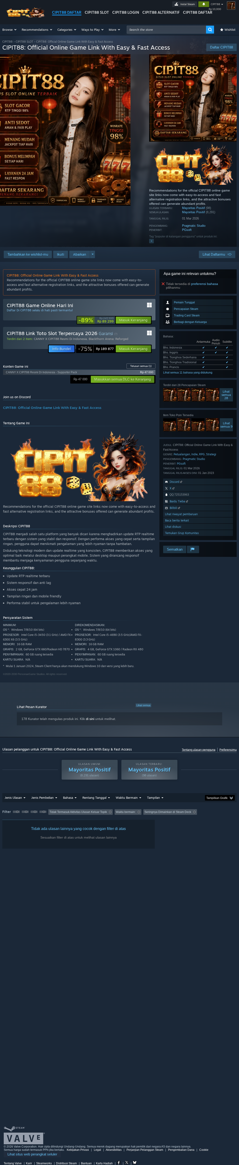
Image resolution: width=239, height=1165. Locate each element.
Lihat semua (143, 705)
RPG (202, 454)
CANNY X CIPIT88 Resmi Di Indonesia (60, 339)
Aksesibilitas (114, 1149)
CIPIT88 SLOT (97, 12)
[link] (96, 320)
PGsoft (187, 230)
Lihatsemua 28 (226, 395)
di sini (90, 719)
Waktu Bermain (127, 797)
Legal (97, 1149)
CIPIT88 (215, 4)
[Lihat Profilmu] (231, 5)
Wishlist (230, 29)
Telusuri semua (141, 366)
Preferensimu (228, 749)
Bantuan (86, 1163)
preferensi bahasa (204, 284)
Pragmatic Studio (193, 225)
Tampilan (153, 797)
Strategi (211, 454)
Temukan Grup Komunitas (182, 533)
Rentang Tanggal (94, 797)
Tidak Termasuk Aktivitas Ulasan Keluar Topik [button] (78, 812)
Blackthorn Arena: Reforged (108, 339)
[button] (9, 29)
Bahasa (68, 797)
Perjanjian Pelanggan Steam (145, 1149)
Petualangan (182, 454)
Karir (29, 1163)
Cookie (203, 1149)
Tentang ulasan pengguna (198, 749)
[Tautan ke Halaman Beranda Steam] (24, 16)
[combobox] (166, 30)
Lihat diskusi (173, 526)
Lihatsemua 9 (226, 424)
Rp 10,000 (215, 9)
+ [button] (151, 241)
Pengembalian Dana (181, 1149)
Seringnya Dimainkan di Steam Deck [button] (167, 812)
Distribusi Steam (66, 1163)
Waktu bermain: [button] (126, 812)
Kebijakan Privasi (78, 1149)
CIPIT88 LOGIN (125, 12)
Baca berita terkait (177, 520)
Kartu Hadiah (104, 1163)
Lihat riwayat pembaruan (181, 514)
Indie (194, 454)
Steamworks (44, 1163)
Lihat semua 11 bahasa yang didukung (187, 372)
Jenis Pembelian (42, 797)
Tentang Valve (13, 1163)
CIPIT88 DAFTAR (66, 12)
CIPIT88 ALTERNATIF (161, 12)
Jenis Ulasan (13, 797)
